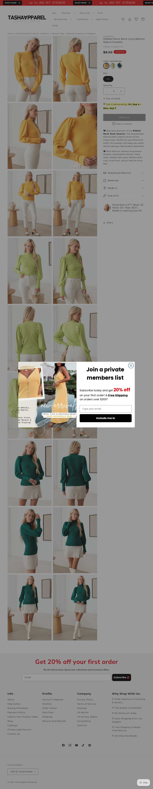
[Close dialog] (131, 365)
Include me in (105, 418)
